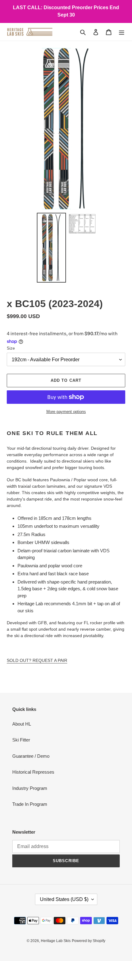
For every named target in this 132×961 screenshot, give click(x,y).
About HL (21, 723)
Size (11, 348)
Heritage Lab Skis (56, 941)
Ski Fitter (21, 739)
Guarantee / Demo (30, 756)
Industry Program (29, 788)
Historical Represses (33, 772)
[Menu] (121, 32)
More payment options (66, 411)
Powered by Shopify (88, 941)
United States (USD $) (64, 899)
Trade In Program (29, 804)
